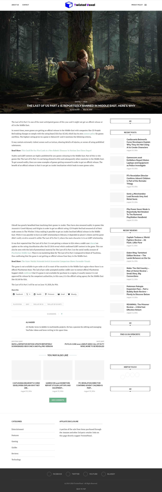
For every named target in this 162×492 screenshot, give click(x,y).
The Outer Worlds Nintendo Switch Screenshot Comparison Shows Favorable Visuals (56, 261)
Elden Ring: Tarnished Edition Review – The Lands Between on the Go (138, 255)
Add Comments (58, 400)
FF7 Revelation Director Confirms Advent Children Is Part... (89, 385)
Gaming (15, 441)
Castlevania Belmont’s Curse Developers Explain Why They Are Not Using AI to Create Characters (138, 143)
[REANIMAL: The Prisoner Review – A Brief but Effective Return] (117, 308)
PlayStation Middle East (21, 253)
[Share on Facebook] (64, 314)
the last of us (38, 304)
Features (15, 435)
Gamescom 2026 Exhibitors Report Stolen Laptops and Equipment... (58, 385)
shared (93, 243)
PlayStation (17, 304)
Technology (16, 459)
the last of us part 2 (54, 304)
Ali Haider (75, 109)
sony (27, 304)
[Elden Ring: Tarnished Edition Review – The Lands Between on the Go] (117, 256)
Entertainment (18, 429)
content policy (89, 133)
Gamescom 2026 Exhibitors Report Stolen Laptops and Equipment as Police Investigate (138, 161)
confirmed (28, 273)
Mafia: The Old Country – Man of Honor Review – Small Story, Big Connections (138, 272)
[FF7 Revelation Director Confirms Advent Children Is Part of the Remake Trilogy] (89, 370)
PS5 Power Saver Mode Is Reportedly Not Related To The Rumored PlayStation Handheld (138, 213)
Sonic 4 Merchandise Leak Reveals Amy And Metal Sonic (137, 196)
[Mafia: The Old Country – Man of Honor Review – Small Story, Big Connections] (117, 271)
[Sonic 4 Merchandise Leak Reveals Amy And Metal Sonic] (117, 197)
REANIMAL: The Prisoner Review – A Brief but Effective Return (138, 307)
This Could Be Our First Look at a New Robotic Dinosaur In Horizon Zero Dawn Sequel (56, 150)
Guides (14, 447)
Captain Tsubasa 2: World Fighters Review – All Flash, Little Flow (138, 240)
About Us (15, 5)
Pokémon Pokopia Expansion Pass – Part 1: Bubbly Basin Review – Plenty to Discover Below (138, 290)
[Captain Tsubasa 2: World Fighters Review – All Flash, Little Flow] (117, 241)
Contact (25, 5)
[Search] (149, 5)
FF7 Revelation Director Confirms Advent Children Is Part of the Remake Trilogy (138, 180)
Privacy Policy (137, 5)
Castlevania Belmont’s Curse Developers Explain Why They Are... (26, 385)
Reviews (15, 453)
